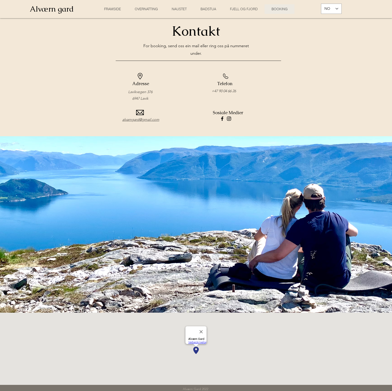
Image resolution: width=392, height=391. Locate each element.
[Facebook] (222, 118)
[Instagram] (229, 118)
